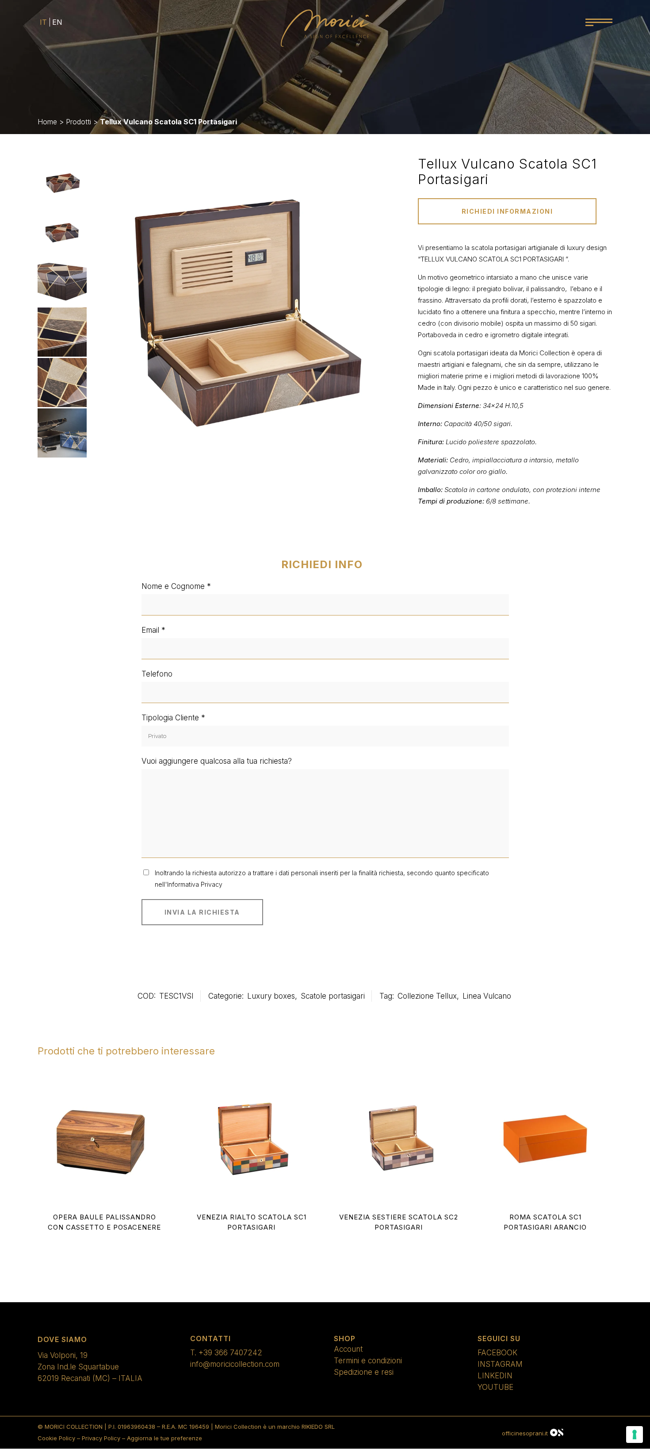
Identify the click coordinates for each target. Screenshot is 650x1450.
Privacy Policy (101, 1438)
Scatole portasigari (333, 996)
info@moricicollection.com (234, 1364)
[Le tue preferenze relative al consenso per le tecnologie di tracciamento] (634, 1434)
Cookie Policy (56, 1438)
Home (47, 121)
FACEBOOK (497, 1352)
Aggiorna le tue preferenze (164, 1438)
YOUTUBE (495, 1387)
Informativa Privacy (194, 884)
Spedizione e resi (364, 1372)
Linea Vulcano (487, 996)
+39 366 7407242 (230, 1352)
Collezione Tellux (427, 996)
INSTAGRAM (500, 1364)
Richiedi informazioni (507, 211)
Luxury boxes (271, 996)
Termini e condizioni (368, 1360)
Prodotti (78, 121)
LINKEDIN (495, 1375)
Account (348, 1349)
